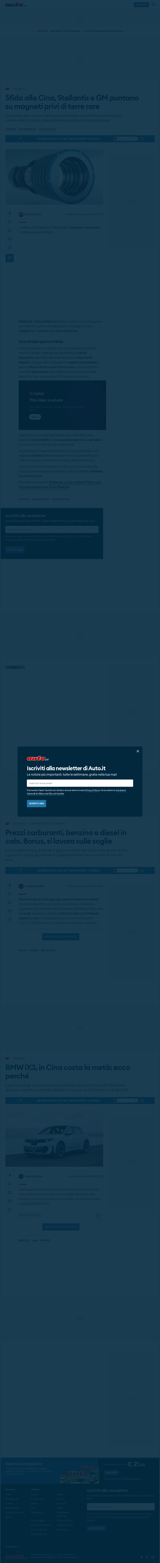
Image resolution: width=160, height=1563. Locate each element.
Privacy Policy (92, 790)
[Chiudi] (137, 751)
